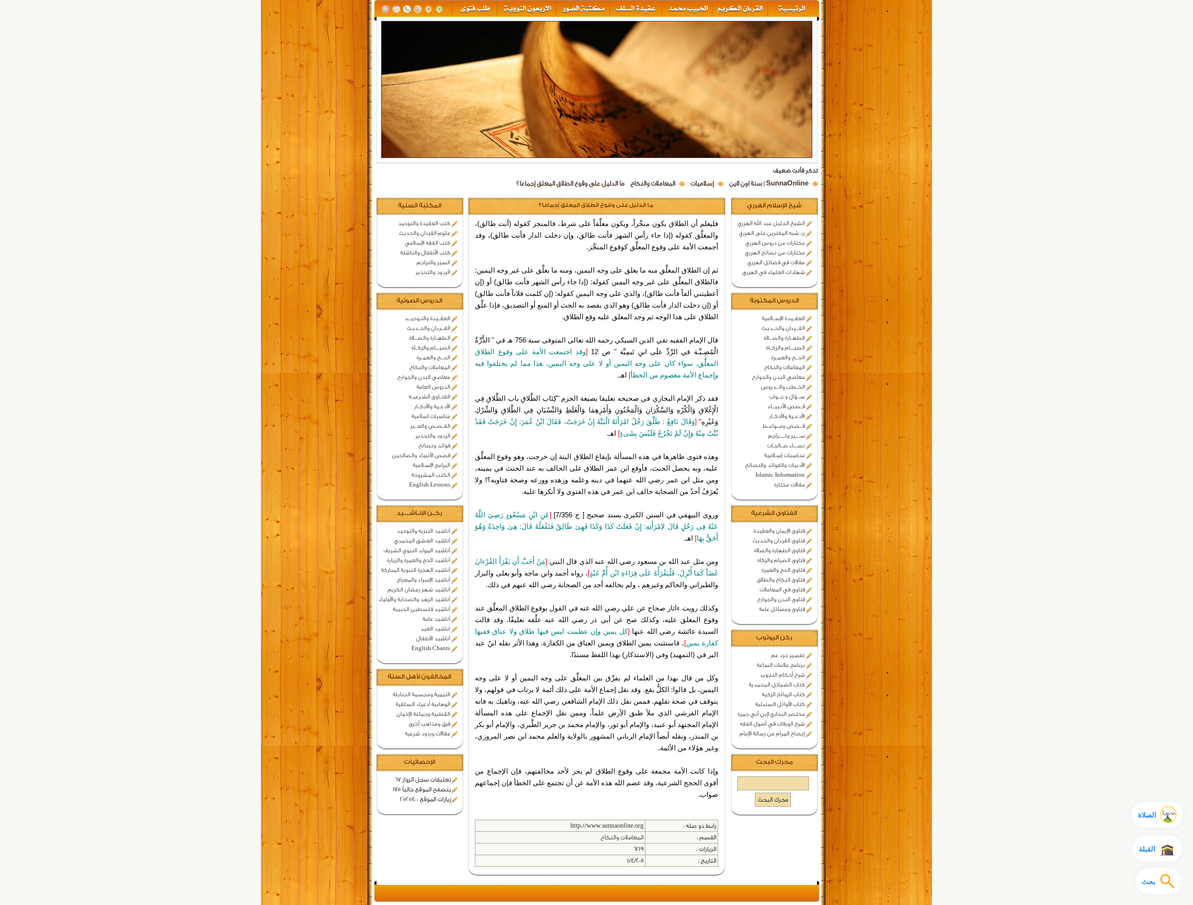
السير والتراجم (433, 262)
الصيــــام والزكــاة (785, 347)
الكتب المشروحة (430, 475)
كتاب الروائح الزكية (783, 694)
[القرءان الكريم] (739, 9)
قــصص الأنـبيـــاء (786, 406)
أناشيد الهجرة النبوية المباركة (415, 570)
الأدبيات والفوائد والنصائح (775, 465)
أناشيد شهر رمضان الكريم (419, 589)
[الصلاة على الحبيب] (418, 9)
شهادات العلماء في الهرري (773, 272)
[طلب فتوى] (474, 9)
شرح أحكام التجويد (782, 675)
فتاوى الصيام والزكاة (781, 560)
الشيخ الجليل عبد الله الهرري (771, 223)
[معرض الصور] (582, 9)
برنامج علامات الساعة (781, 665)
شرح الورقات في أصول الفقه (772, 723)
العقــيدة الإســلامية (783, 318)
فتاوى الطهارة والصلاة (779, 550)
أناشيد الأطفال (433, 638)
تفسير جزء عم (788, 655)
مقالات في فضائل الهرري (776, 262)
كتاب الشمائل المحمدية (777, 684)
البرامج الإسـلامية (431, 465)
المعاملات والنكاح (653, 183)
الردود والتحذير (433, 272)
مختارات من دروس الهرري (775, 243)
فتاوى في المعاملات (782, 589)
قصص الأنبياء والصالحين (421, 455)
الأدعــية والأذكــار (787, 416)
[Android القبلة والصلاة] (428, 9)
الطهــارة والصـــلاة (784, 338)
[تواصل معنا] (407, 9)
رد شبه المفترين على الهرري (772, 233)
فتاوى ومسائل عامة (782, 609)
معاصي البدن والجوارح (778, 377)
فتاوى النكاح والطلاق (781, 579)
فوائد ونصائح (434, 445)
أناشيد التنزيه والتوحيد (423, 531)
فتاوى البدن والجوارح (781, 599)
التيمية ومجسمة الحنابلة (421, 694)
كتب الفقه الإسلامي (427, 243)
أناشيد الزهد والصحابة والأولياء (414, 599)
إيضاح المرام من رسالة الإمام (772, 733)
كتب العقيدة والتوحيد (424, 223)
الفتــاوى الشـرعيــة (429, 396)
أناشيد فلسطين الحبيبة (421, 609)
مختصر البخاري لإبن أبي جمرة (771, 714)
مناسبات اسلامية (430, 416)
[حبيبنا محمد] (687, 9)
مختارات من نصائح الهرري (775, 252)
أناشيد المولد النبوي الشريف (417, 550)
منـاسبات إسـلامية (784, 455)
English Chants (430, 648)
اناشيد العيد (435, 628)
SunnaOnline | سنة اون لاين (769, 183)
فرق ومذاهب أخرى (429, 723)
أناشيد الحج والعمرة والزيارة (418, 560)
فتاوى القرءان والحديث (779, 540)
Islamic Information (780, 475)
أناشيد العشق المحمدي (422, 540)
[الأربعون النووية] (526, 9)
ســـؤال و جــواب (787, 396)
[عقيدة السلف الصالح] (634, 9)
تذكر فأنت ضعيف (795, 170)
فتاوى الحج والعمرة (783, 570)
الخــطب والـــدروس (783, 387)
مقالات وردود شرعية (427, 733)
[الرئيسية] (792, 9)
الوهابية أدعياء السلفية (423, 704)
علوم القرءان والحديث (424, 233)
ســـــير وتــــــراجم (786, 435)
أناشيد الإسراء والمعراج (423, 579)
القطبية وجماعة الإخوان (423, 714)
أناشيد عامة (436, 619)
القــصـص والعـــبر (430, 426)
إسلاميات (702, 183)
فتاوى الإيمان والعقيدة (779, 531)
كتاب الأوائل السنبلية (780, 704)
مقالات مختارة (789, 484)
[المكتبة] (386, 9)
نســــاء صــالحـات (786, 445)
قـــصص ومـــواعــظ (783, 426)
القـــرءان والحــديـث (783, 328)
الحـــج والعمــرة (788, 357)
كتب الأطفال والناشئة (425, 252)
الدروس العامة (433, 387)
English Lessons (429, 484)
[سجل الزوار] (396, 9)
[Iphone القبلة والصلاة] (439, 9)
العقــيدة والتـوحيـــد (427, 318)
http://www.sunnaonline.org (607, 825)
